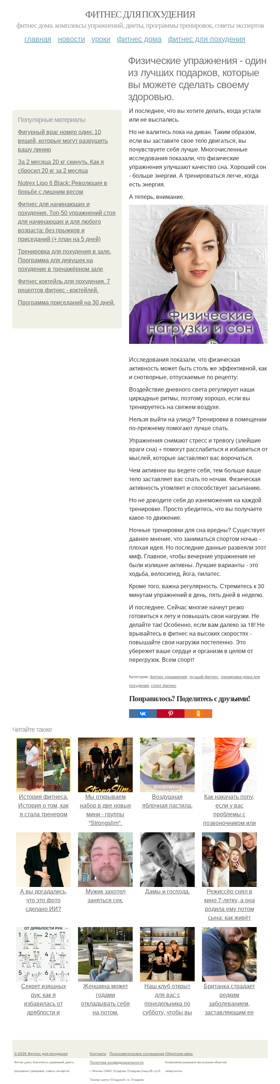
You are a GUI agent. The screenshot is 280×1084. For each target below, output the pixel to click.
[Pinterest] (170, 713)
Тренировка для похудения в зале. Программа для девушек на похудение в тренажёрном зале (64, 260)
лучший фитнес (203, 676)
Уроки (101, 38)
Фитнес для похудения (140, 14)
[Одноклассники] (198, 713)
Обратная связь (179, 1053)
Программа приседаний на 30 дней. (66, 302)
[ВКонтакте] (143, 713)
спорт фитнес (163, 685)
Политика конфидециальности (117, 1062)
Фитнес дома (139, 38)
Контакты (98, 1053)
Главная (37, 38)
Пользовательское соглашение (136, 1053)
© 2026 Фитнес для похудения (40, 1053)
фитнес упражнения (168, 676)
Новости (71, 38)
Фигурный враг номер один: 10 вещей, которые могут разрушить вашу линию (63, 141)
